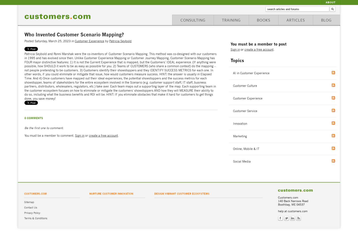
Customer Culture (245, 85)
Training (231, 20)
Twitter (286, 218)
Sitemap (29, 202)
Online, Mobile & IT (246, 149)
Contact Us (30, 207)
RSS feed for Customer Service (337, 110)
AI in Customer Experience (251, 73)
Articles (296, 20)
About (331, 2)
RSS (298, 218)
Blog (326, 20)
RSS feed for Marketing (337, 135)
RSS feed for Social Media (337, 161)
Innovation (240, 123)
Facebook (280, 218)
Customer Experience (89, 41)
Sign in (79, 135)
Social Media (242, 161)
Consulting (193, 20)
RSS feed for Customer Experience (337, 98)
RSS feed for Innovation (337, 123)
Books (263, 20)
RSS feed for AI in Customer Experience (337, 72)
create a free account (103, 135)
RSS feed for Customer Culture (337, 85)
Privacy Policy (32, 212)
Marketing (240, 136)
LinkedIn (292, 218)
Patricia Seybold (120, 41)
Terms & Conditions (35, 218)
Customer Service (245, 111)
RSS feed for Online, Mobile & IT (337, 148)
